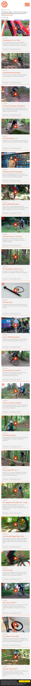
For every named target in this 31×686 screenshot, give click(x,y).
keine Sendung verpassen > (15, 49)
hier (23, 684)
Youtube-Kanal (8, 15)
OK (24, 681)
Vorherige (16, 19)
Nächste (27, 19)
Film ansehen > (6, 49)
